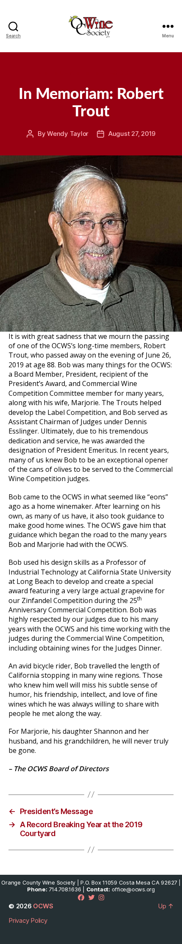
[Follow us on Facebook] (81, 897)
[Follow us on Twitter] (91, 897)
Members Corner (115, 72)
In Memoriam (58, 72)
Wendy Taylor (67, 134)
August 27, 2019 (131, 134)
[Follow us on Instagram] (101, 897)
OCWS (43, 906)
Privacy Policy (27, 920)
